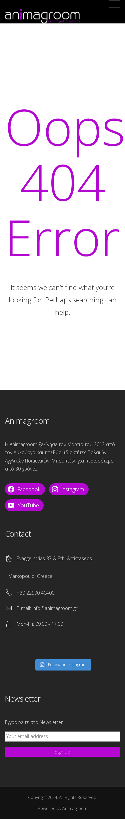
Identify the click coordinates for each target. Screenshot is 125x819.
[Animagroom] (42, 15)
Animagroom (74, 808)
